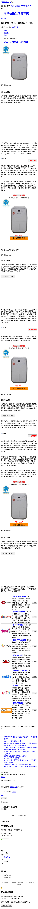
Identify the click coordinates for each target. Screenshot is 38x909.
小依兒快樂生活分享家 (15, 13)
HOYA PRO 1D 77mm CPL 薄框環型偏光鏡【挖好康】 (21, 766)
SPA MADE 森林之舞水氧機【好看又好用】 (17, 764)
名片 (5, 35)
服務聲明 (19, 884)
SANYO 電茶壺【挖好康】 (12, 758)
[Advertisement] (19, 126)
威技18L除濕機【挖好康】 (16, 42)
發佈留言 (3, 809)
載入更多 (3, 798)
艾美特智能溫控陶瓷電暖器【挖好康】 (16, 756)
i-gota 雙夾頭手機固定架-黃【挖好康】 (16, 741)
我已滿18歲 (4, 905)
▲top (2, 795)
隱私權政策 (31, 882)
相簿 (5, 30)
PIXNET (8, 882)
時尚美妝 (15, 27)
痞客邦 (12, 787)
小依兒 (3, 777)
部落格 (6, 33)
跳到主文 (3, 18)
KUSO (14, 792)
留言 (15, 787)
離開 (10, 905)
